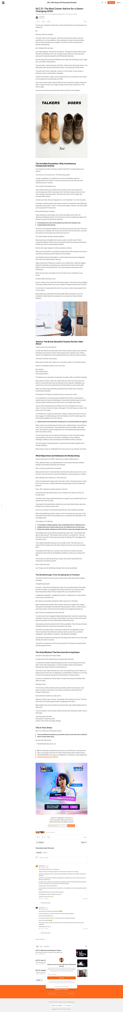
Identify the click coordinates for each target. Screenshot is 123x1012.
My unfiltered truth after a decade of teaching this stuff (49, 952)
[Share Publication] (105, 2)
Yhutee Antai (42, 865)
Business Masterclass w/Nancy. (47, 757)
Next (83, 842)
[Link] (33, 165)
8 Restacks (52, 832)
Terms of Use (68, 981)
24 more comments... (40, 939)
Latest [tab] (41, 946)
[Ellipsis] (87, 866)
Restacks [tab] (45, 852)
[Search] (102, 2)
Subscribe (111, 2)
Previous (41, 842)
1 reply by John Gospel (45, 902)
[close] (75, 958)
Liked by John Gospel (44, 867)
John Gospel (42, 16)
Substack (54, 1009)
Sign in (118, 2)
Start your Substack (58, 1005)
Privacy (60, 1002)
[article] (61, 953)
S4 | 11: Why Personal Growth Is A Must (48, 950)
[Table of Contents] (2, 506)
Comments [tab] (38, 852)
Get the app (68, 1005)
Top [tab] (37, 946)
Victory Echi (41, 907)
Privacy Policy (72, 982)
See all (38, 980)
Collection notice (71, 1002)
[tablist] (42, 852)
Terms (64, 1002)
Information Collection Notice (61, 982)
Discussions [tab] (46, 946)
